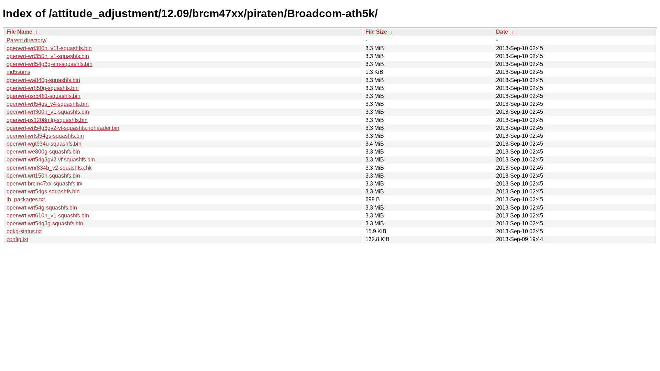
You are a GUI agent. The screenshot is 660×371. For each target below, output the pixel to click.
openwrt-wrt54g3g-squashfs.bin (45, 223)
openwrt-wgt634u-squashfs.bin (44, 144)
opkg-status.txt (24, 231)
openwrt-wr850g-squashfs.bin (43, 88)
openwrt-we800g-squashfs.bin (43, 152)
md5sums (18, 72)
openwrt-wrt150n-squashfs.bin (43, 176)
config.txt (17, 239)
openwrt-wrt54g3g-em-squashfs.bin (49, 64)
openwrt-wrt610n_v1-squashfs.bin (48, 215)
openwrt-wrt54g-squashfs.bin (42, 208)
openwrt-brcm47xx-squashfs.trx (44, 184)
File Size (376, 32)
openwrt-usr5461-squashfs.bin (43, 96)
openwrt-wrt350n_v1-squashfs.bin (48, 56)
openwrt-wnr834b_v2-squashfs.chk (49, 168)
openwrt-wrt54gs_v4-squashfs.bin (48, 104)
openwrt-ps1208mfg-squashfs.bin (47, 120)
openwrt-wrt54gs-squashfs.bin (43, 191)
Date (502, 32)
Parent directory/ (26, 40)
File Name (19, 32)
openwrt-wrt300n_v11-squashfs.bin (49, 48)
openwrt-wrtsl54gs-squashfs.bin (45, 136)
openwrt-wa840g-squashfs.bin (43, 80)
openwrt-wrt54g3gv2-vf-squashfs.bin (51, 159)
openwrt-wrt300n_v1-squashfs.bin (48, 112)
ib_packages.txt (26, 199)
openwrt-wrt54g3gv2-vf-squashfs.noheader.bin (63, 128)
